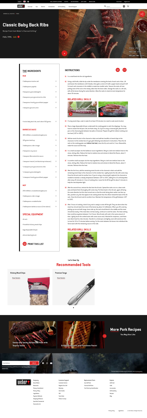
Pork (17, 13)
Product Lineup (62, 399)
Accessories (113, 388)
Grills (111, 385)
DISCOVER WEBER (74, 1)
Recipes (112, 393)
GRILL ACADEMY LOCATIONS (56, 1)
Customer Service (63, 383)
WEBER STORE (92, 1)
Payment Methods (37, 396)
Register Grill (127, 1)
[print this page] (118, 70)
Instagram (47, 363)
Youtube (51, 363)
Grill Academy (113, 391)
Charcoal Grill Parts (88, 385)
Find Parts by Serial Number (91, 388)
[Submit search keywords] (105, 6)
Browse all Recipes (9, 13)
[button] (33, 6)
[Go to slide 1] (73, 307)
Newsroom (35, 385)
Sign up (34, 363)
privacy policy (139, 371)
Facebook (43, 363)
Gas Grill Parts (87, 383)
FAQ (59, 393)
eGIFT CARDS (83, 1)
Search (108, 6)
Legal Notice (36, 393)
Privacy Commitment (38, 388)
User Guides (62, 391)
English (19, 1)
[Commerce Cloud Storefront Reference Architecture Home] (21, 6)
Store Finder (119, 1)
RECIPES (66, 1)
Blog (111, 396)
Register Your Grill (63, 385)
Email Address (6, 363)
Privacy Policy (27, 367)
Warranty (61, 388)
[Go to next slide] (105, 336)
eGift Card (112, 383)
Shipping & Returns (38, 399)
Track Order (61, 396)
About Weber (36, 383)
